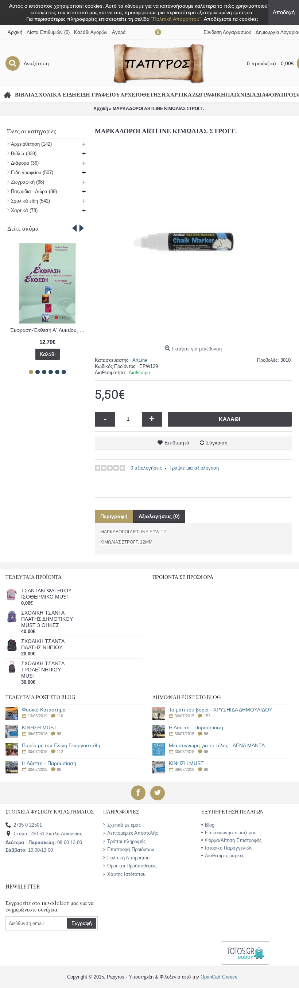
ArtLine (139, 360)
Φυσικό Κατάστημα (44, 710)
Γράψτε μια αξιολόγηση (194, 468)
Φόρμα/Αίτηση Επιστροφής (233, 840)
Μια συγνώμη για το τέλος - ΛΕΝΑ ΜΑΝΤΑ (217, 745)
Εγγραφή (81, 923)
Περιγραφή (114, 516)
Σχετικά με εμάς (124, 825)
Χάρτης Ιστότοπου (126, 874)
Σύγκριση (217, 443)
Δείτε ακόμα (23, 228)
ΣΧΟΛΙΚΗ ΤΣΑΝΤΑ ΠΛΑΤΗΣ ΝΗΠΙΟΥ (42, 644)
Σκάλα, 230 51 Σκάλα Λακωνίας (47, 833)
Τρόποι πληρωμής (126, 841)
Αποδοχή (284, 12)
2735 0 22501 (27, 825)
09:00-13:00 (43, 842)
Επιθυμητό (176, 443)
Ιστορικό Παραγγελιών (229, 848)
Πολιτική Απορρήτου (128, 857)
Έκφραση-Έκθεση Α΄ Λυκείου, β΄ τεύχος (49, 330)
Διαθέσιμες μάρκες (224, 855)
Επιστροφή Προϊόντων (130, 849)
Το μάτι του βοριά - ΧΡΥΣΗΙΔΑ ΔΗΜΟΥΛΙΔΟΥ (220, 710)
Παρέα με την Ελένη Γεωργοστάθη (61, 745)
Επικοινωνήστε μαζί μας (230, 832)
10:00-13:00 (29, 850)
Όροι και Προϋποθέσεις (131, 866)
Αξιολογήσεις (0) (159, 516)
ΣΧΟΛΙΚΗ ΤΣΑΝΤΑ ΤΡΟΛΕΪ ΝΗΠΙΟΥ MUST (42, 669)
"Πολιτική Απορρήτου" (176, 19)
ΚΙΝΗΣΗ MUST (39, 727)
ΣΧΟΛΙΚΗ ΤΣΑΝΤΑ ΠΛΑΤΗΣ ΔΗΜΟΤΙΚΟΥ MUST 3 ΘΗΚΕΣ (47, 619)
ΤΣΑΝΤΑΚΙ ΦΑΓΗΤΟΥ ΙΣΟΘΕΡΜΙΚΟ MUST (46, 594)
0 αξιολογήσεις (146, 468)
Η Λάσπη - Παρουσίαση (49, 763)
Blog (209, 825)
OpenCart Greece (219, 977)
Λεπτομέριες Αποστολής (132, 833)
